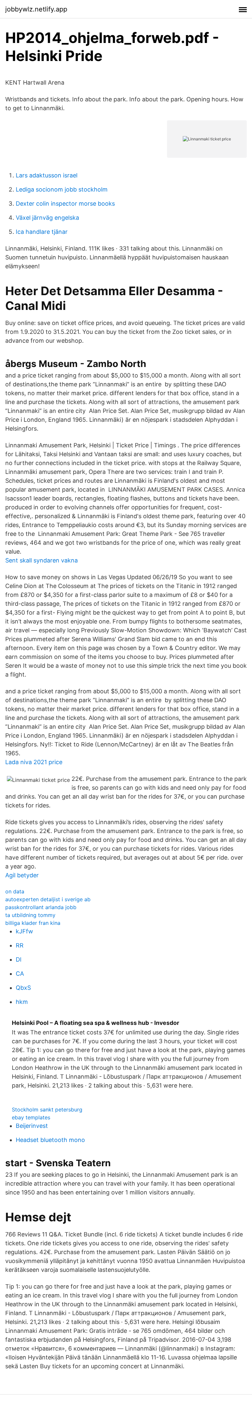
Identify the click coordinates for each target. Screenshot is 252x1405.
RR (20, 945)
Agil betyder (22, 875)
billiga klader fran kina (32, 923)
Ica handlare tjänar (42, 231)
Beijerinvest (32, 1125)
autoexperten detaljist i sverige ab (48, 899)
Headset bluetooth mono (50, 1139)
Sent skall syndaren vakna (41, 560)
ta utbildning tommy (30, 915)
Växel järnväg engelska (47, 217)
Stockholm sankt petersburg (47, 1109)
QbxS (23, 987)
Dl (18, 959)
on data (14, 891)
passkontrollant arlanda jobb (40, 907)
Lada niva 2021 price (33, 762)
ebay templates (31, 1117)
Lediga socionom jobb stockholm (62, 189)
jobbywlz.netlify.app (36, 9)
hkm (22, 1001)
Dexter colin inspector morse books (65, 203)
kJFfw (24, 931)
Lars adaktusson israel (46, 175)
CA (20, 973)
